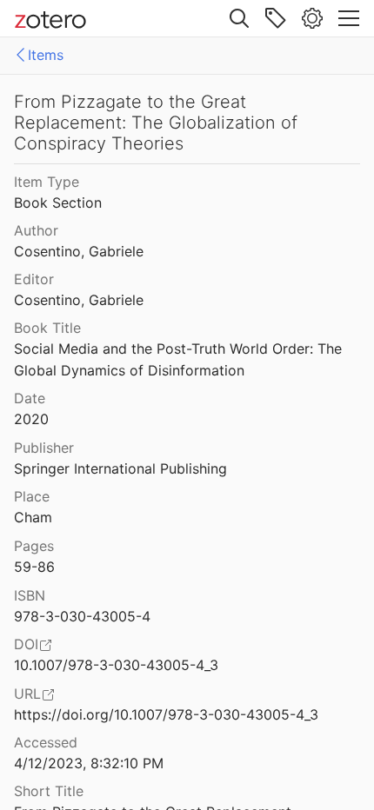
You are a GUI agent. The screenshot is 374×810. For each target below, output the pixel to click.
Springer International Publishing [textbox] (120, 468)
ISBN (29, 595)
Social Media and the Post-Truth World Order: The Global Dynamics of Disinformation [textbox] (180, 359)
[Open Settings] (312, 18)
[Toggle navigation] (349, 18)
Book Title (47, 327)
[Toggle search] (239, 18)
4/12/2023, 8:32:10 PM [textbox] (89, 763)
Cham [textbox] (33, 517)
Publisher (44, 447)
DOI (26, 644)
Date (29, 398)
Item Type (46, 181)
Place (32, 496)
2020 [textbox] (31, 419)
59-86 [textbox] (34, 566)
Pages (34, 545)
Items (45, 54)
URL (27, 693)
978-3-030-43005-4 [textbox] (82, 616)
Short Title (48, 791)
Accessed (45, 742)
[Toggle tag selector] (275, 18)
